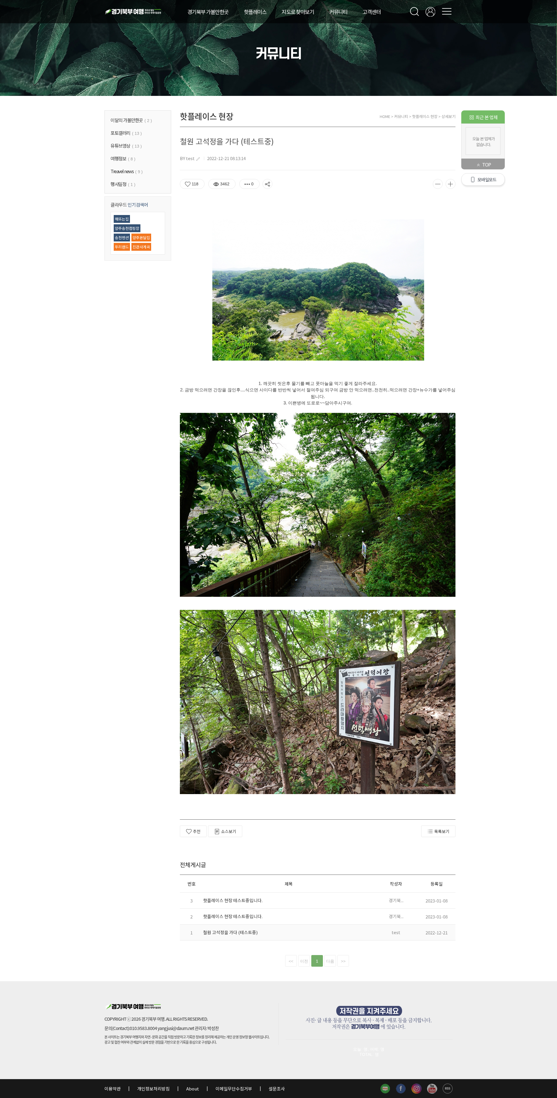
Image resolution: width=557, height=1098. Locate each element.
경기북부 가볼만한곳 (208, 11)
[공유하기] (267, 184)
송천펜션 (122, 237)
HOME (385, 116)
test (190, 158)
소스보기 (228, 831)
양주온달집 (141, 237)
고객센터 (372, 11)
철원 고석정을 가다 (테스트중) (230, 932)
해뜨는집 (122, 219)
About (192, 1089)
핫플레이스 (255, 11)
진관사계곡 (141, 247)
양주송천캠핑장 (127, 228)
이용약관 (113, 1089)
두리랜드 (122, 247)
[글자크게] (450, 184)
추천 (196, 831)
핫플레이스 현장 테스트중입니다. (233, 900)
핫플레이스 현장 (424, 116)
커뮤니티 (338, 11)
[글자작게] (438, 184)
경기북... (396, 900)
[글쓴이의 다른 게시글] (198, 159)
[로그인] (430, 12)
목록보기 (441, 831)
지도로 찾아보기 (298, 11)
